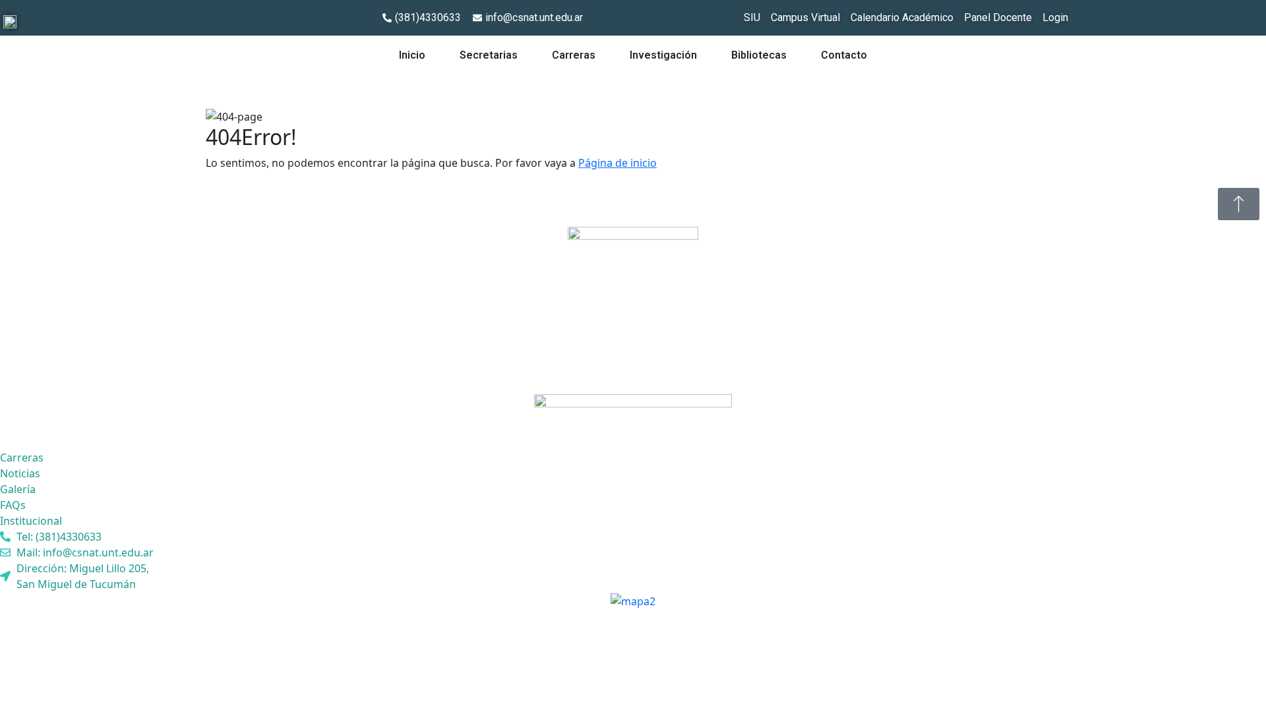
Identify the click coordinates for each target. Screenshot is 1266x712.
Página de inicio (617, 163)
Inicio (412, 55)
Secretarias (489, 55)
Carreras (573, 55)
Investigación (663, 55)
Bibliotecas (759, 55)
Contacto (844, 55)
